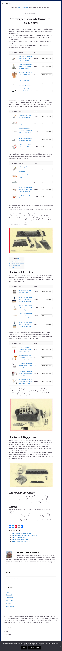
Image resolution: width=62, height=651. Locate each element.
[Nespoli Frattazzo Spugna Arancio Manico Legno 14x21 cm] (14, 197)
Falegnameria (9, 600)
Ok (24, 648)
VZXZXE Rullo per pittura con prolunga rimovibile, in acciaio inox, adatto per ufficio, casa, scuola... (25, 381)
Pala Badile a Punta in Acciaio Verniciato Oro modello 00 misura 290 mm (25, 74)
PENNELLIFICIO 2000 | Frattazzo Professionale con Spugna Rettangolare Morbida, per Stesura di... (25, 189)
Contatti (6, 631)
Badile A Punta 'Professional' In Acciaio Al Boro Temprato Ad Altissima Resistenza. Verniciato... (25, 58)
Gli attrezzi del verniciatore (16, 261)
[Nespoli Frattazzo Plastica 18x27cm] (14, 182)
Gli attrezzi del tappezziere (16, 263)
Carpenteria (9, 595)
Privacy (6, 637)
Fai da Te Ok (8, 3)
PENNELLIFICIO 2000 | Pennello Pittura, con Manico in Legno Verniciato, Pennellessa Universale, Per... (25, 315)
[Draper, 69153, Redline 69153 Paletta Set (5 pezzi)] (14, 123)
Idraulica (8, 603)
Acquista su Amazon (47, 58)
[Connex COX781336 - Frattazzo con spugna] (14, 176)
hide (18, 258)
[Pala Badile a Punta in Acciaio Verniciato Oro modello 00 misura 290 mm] (14, 74)
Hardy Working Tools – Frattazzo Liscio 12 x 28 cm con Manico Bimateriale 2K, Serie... (25, 169)
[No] (60, 646)
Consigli (11, 267)
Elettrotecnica (9, 597)
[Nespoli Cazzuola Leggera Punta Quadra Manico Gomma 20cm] (14, 139)
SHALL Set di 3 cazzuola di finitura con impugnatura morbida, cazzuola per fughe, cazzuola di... (25, 147)
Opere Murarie (10, 606)
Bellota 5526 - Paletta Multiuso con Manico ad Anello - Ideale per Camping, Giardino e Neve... (25, 91)
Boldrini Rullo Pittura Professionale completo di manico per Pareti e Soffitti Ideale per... (25, 365)
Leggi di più (34, 648)
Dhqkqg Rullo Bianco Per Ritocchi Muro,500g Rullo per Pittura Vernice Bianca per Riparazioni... (25, 357)
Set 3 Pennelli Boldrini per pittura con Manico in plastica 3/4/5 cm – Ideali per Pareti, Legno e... (25, 307)
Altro (7, 592)
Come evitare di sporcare (16, 265)
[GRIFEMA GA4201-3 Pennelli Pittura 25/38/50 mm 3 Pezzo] (14, 291)
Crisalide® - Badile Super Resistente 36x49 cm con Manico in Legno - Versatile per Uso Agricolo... (25, 66)
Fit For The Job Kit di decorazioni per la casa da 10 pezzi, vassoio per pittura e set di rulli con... (25, 373)
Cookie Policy (7, 634)
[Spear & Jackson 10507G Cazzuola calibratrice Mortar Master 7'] (14, 116)
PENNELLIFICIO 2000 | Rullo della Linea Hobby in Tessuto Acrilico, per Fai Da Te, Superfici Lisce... (25, 349)
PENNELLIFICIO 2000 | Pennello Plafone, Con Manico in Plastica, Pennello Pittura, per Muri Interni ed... (25, 299)
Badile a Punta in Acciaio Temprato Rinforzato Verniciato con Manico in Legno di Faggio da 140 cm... (25, 83)
